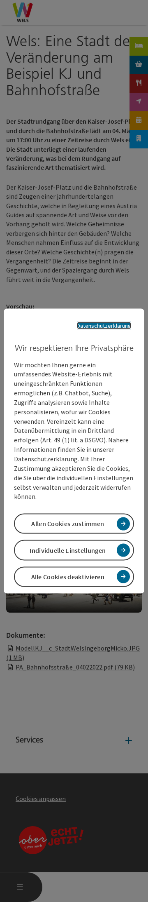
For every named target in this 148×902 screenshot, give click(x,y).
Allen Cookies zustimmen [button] (67, 523)
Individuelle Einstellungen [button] (68, 550)
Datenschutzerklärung (104, 325)
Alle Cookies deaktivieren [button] (68, 576)
